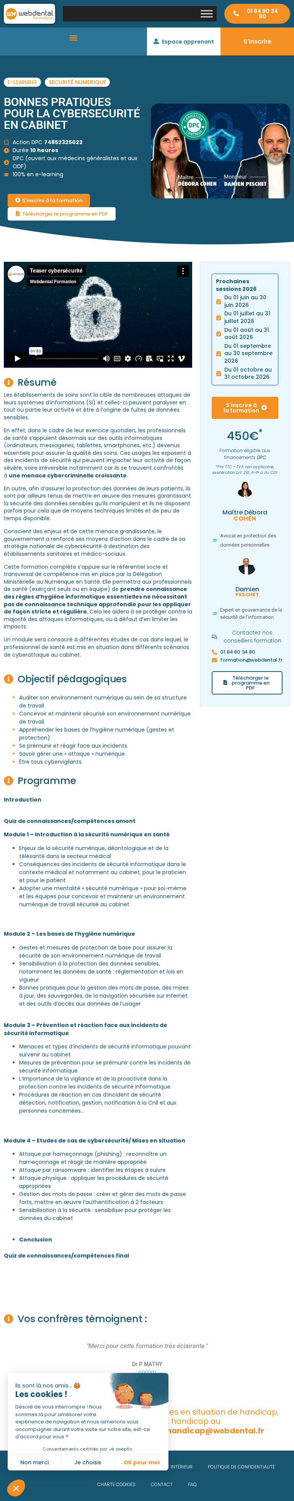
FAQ (192, 1484)
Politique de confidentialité (241, 1467)
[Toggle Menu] (207, 13)
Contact (162, 1484)
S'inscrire (257, 41)
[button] (73, 37)
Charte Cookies (116, 1484)
